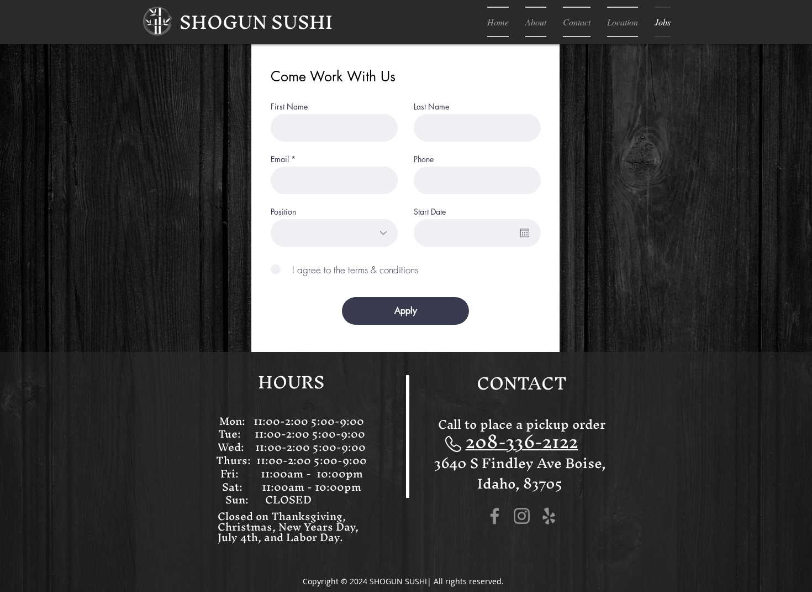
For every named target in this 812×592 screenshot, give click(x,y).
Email (280, 159)
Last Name (431, 107)
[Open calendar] (524, 233)
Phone (424, 159)
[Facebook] (494, 516)
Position (283, 212)
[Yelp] (549, 516)
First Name (289, 107)
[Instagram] (521, 516)
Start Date (430, 212)
